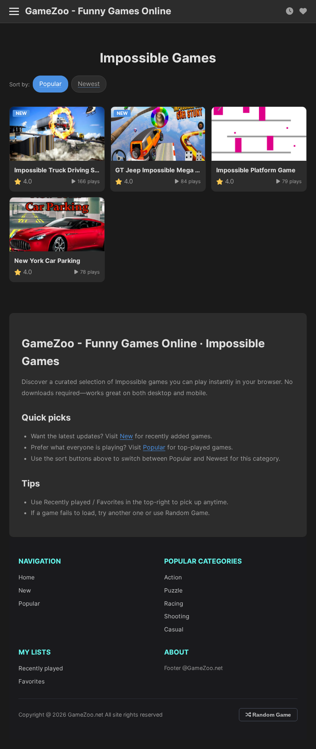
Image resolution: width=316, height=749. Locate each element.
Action (173, 577)
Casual (173, 629)
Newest (89, 84)
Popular (50, 84)
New (126, 436)
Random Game (271, 715)
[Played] (289, 11)
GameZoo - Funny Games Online (98, 11)
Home (26, 577)
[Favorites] (303, 11)
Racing (173, 603)
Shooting (176, 616)
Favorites (31, 681)
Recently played (40, 668)
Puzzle (173, 590)
